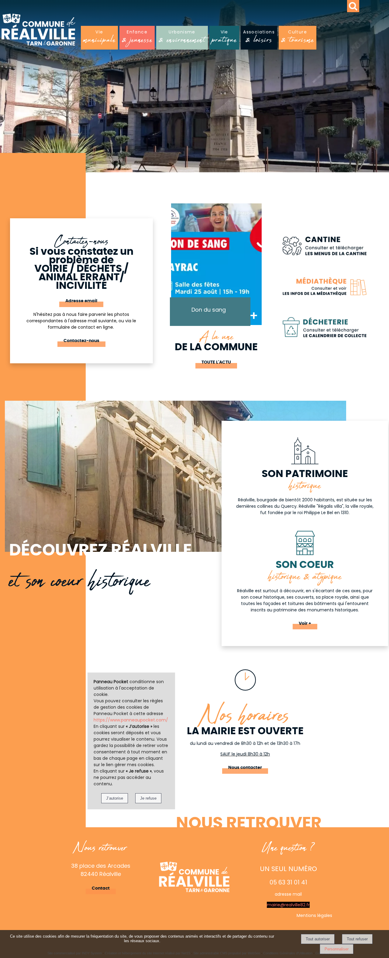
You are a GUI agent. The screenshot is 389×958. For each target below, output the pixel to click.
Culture (297, 38)
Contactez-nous (81, 341)
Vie (99, 38)
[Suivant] (266, 273)
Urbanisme (182, 38)
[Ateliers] (216, 264)
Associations (259, 38)
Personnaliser (337, 949)
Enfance (137, 38)
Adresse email (81, 301)
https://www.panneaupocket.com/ (131, 720)
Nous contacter (245, 768)
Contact (101, 888)
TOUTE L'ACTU (216, 362)
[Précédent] (167, 273)
